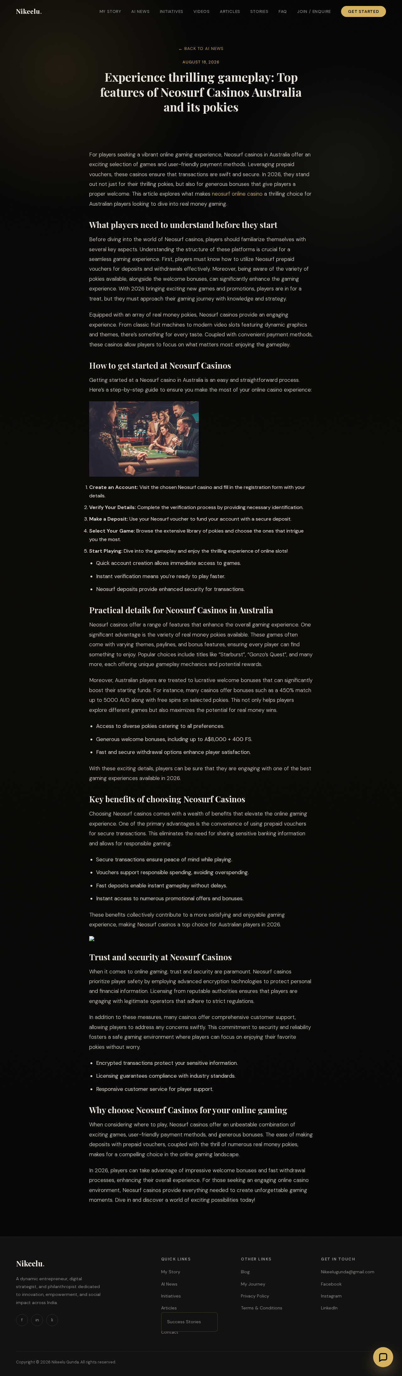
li (52, 1320)
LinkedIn (329, 1308)
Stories (259, 11)
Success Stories (184, 1322)
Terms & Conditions (261, 1308)
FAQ (283, 11)
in (37, 1320)
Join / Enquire (314, 11)
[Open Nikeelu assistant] (383, 1357)
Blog (245, 1272)
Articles (230, 11)
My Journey (253, 1284)
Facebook (331, 1284)
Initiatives (172, 11)
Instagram (331, 1296)
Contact (169, 1332)
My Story (110, 11)
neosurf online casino (237, 193)
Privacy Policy (255, 1296)
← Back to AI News (201, 48)
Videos (201, 11)
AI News (140, 11)
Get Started (363, 11)
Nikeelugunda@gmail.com (347, 1272)
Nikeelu (29, 11)
